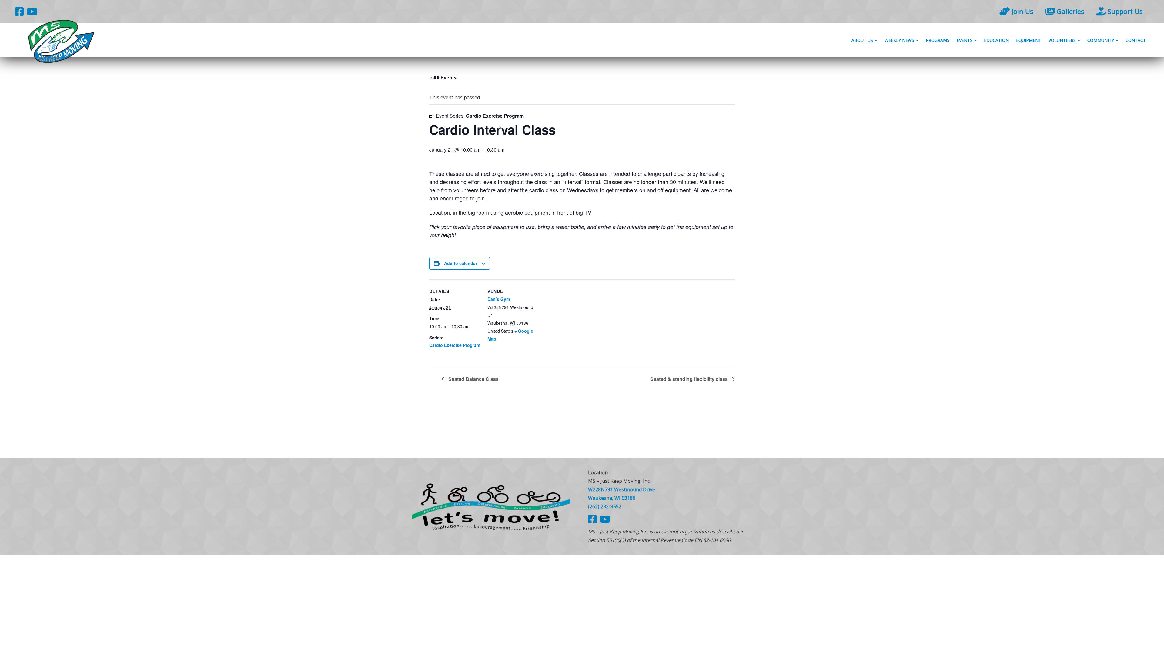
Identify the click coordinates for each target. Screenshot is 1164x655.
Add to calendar (460, 263)
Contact (1136, 40)
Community (1101, 40)
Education (996, 40)
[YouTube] (32, 11)
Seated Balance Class (473, 378)
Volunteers (1063, 40)
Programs (937, 40)
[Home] (491, 506)
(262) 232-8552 (604, 506)
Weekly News (900, 40)
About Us (862, 40)
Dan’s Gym (498, 299)
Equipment (1028, 40)
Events (965, 40)
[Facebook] (19, 11)
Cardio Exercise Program (454, 345)
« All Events (443, 77)
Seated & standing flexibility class (689, 378)
